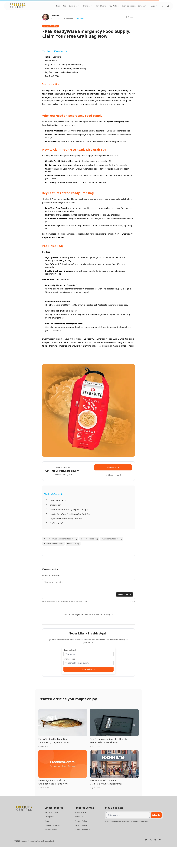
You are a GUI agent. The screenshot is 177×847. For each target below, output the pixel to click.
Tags (47, 821)
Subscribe (156, 815)
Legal (153, 6)
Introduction (51, 60)
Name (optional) (69, 650)
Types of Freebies (52, 825)
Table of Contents (53, 57)
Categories (73, 6)
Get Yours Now (51, 812)
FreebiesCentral (49, 841)
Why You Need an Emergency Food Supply (64, 64)
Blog (64, 6)
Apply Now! (111, 467)
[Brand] (17, 5)
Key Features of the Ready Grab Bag (61, 72)
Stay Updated (114, 6)
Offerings (86, 6)
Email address (69, 659)
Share (130, 17)
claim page (90, 161)
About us (79, 816)
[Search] (168, 6)
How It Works (101, 6)
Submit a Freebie (129, 6)
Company (142, 6)
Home (58, 6)
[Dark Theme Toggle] (162, 6)
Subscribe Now (87, 669)
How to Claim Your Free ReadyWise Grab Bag (65, 68)
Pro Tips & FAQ (52, 76)
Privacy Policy (81, 821)
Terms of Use (81, 825)
